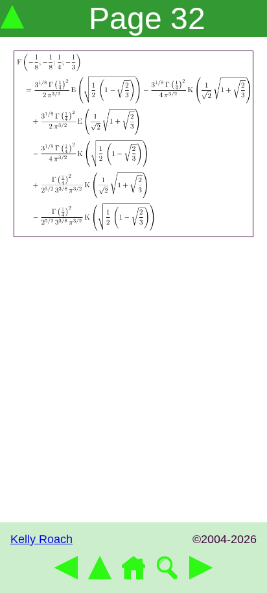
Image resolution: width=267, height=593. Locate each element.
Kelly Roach (41, 539)
